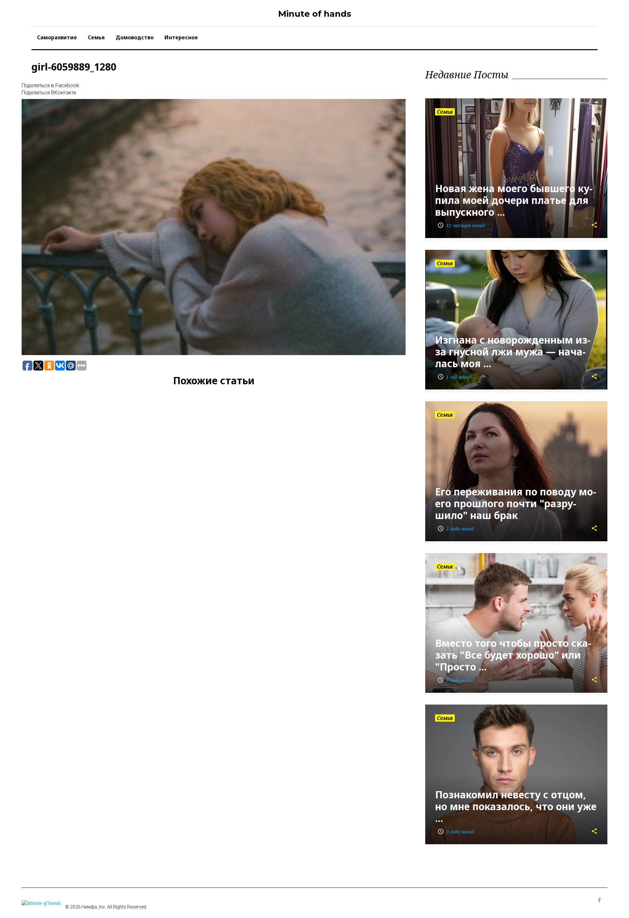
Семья (96, 37)
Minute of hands (314, 14)
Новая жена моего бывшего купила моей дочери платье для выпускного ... (514, 200)
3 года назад (455, 529)
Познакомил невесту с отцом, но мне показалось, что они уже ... (516, 806)
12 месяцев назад (461, 225)
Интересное (181, 37)
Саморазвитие (57, 37)
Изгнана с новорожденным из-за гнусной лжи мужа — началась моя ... (513, 351)
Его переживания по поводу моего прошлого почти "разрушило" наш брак (515, 503)
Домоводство (135, 37)
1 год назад (454, 377)
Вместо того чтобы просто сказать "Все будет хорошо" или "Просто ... (513, 654)
